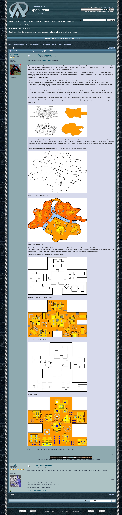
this (78, 461)
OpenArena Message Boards (18, 44)
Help (54, 38)
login (105, 7)
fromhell (13, 465)
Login (67, 38)
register (111, 7)
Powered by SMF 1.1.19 (51, 511)
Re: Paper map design (44, 465)
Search (60, 38)
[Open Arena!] (10, 491)
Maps (54, 44)
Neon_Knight (14, 55)
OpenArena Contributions (40, 44)
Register (76, 38)
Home (47, 38)
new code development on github (36, 490)
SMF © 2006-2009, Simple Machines (69, 511)
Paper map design (64, 44)
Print (112, 48)
